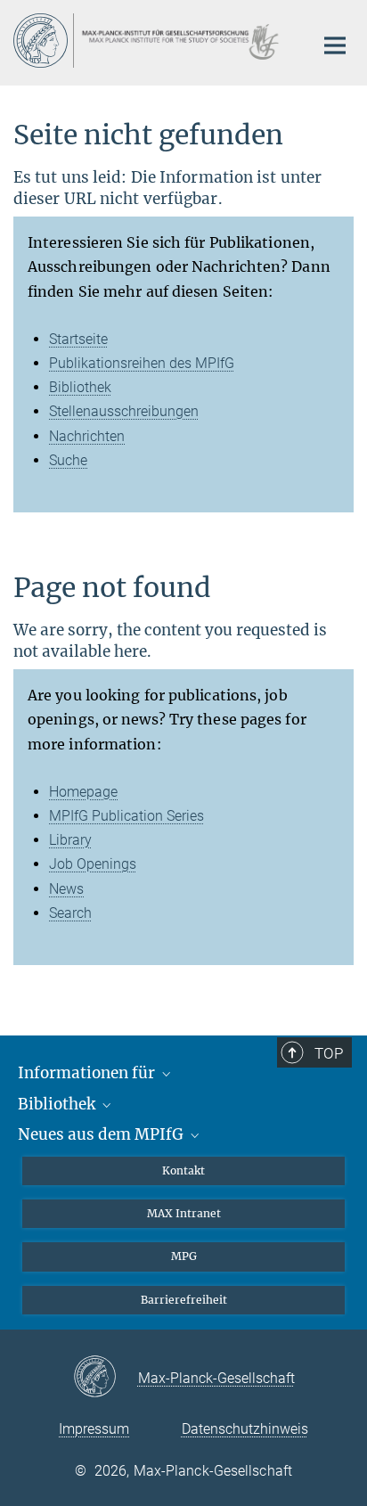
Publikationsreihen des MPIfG (141, 363)
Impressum (94, 1428)
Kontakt (183, 1170)
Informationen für (88, 1073)
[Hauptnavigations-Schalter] (335, 45)
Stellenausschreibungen (124, 411)
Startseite (78, 339)
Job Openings (92, 863)
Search (70, 912)
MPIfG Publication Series (126, 815)
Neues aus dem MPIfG (102, 1134)
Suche (68, 460)
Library (70, 839)
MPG (184, 1256)
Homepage (83, 791)
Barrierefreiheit (184, 1299)
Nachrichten (87, 436)
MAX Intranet (184, 1213)
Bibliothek (80, 387)
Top (328, 1053)
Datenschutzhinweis (245, 1428)
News (66, 888)
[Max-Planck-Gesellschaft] (105, 1377)
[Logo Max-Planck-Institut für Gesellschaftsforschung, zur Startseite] (150, 40)
